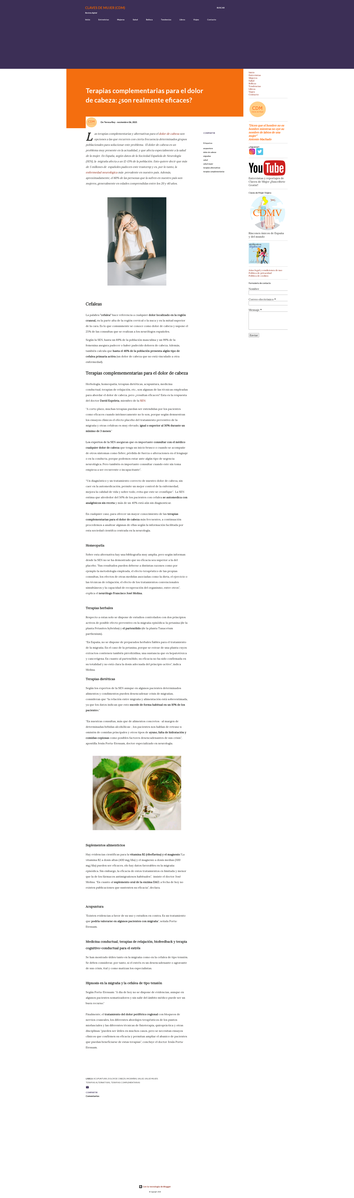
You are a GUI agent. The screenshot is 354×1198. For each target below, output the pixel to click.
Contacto (211, 19)
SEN (142, 400)
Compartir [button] (209, 133)
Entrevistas (103, 19)
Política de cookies (258, 275)
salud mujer (208, 164)
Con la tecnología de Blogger (156, 1186)
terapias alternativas (211, 167)
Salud (135, 19)
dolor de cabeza (169, 133)
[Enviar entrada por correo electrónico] (87, 1088)
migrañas (207, 156)
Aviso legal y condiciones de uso (265, 270)
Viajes (196, 19)
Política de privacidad (260, 273)
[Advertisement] (177, 48)
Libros (182, 19)
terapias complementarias (213, 171)
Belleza (149, 19)
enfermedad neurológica (101, 172)
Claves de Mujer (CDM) (105, 8)
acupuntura (208, 148)
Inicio (87, 19)
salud (205, 160)
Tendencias (166, 19)
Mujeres (121, 19)
